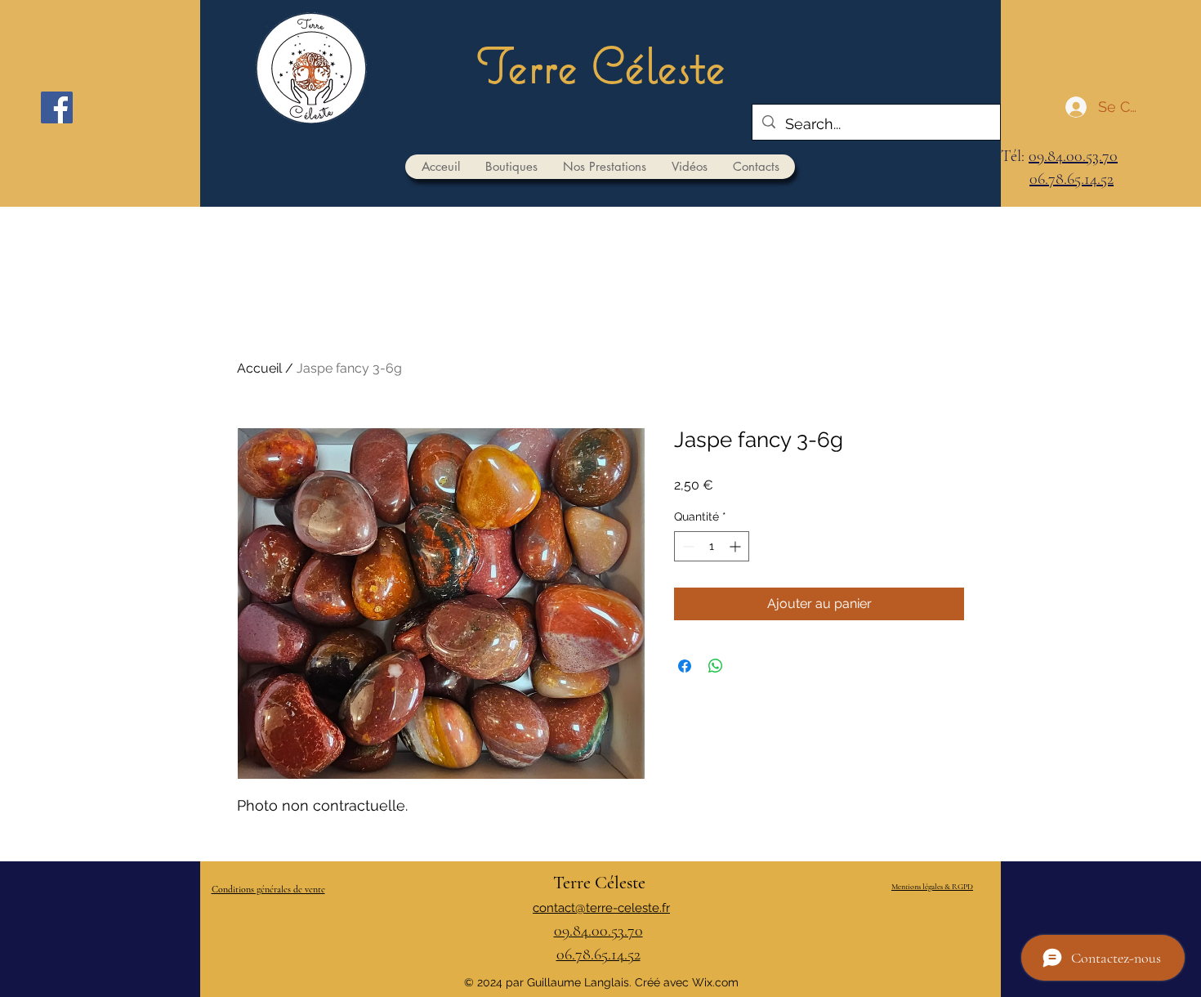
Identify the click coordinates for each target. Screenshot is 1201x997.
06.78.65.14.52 (1071, 179)
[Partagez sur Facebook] (684, 666)
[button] (511, 166)
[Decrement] (686, 546)
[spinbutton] (711, 546)
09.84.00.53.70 (1073, 156)
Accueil (259, 368)
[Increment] (736, 546)
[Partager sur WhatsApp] (716, 666)
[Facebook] (57, 107)
